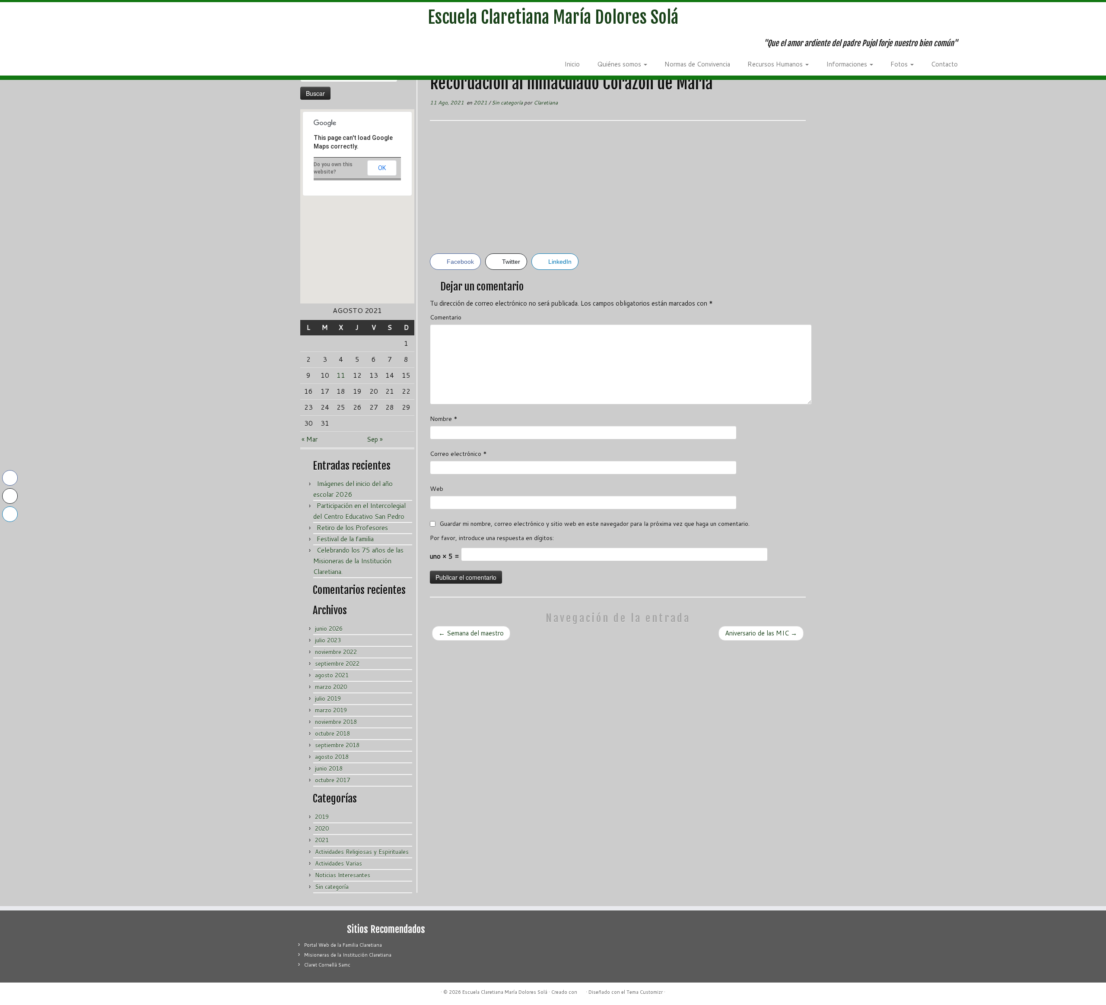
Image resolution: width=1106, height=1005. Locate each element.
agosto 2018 (332, 757)
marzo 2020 (331, 687)
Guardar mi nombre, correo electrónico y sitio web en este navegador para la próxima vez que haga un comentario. (594, 523)
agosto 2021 (332, 675)
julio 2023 (328, 640)
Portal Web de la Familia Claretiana (343, 945)
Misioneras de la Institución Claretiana (347, 954)
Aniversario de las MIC (761, 633)
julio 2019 (328, 698)
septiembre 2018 (337, 745)
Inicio (572, 64)
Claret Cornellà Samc (327, 964)
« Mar (310, 439)
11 (341, 375)
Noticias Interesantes (342, 875)
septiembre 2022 (337, 663)
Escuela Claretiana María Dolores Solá (553, 17)
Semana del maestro (471, 633)
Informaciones (847, 64)
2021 (322, 840)
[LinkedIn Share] (10, 514)
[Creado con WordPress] (581, 990)
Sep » (375, 439)
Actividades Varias (338, 863)
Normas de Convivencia (697, 64)
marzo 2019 (331, 710)
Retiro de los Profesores (352, 527)
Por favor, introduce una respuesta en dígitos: (492, 538)
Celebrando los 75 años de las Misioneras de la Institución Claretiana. (358, 561)
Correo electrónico (458, 453)
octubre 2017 (332, 780)
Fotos (899, 64)
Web (436, 488)
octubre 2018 (332, 733)
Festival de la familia (345, 539)
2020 (322, 828)
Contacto (944, 64)
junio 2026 (329, 628)
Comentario (445, 317)
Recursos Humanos (775, 64)
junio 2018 (329, 768)
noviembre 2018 (336, 722)
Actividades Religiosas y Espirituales (362, 852)
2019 (322, 817)
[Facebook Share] (10, 478)
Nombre (444, 418)
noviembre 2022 (336, 652)
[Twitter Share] (10, 496)
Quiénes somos (620, 64)
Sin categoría (332, 887)
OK (382, 167)
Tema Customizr (644, 992)
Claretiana (546, 102)
